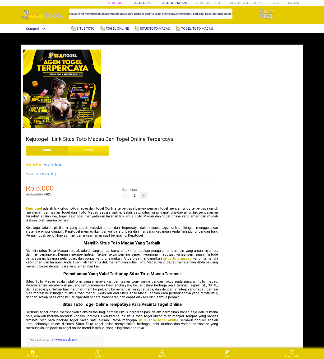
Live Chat (291, 356)
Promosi (32, 356)
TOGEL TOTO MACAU (173, 3)
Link (227, 356)
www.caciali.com (66, 339)
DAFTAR (293, 3)
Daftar (162, 356)
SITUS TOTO (115, 3)
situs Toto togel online (158, 320)
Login (97, 356)
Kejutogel (34, 209)
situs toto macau (177, 259)
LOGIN (275, 3)
